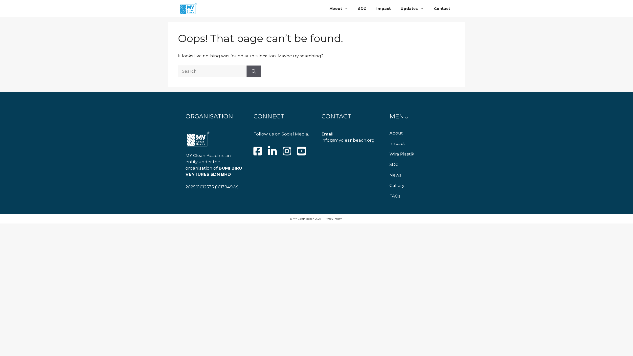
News (395, 175)
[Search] (254, 71)
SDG (362, 8)
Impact (383, 8)
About (336, 8)
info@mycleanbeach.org (348, 140)
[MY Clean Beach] (188, 8)
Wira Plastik (401, 154)
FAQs (395, 196)
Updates (409, 8)
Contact (442, 8)
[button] (347, 8)
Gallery (396, 185)
